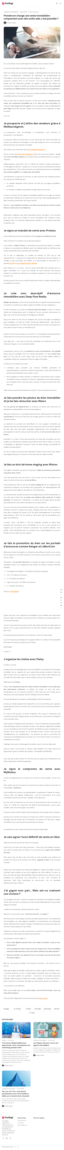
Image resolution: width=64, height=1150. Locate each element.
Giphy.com (43, 998)
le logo (12, 263)
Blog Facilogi (9, 1147)
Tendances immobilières (11, 12)
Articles (4, 1040)
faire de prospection (25, 154)
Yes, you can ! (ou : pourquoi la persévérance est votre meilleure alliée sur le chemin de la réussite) (15, 1093)
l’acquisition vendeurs (37, 150)
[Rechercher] (56, 3)
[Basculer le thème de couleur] (16, 1147)
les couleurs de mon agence (27, 263)
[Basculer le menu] (60, 3)
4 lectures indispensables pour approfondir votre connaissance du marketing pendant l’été (16, 1045)
